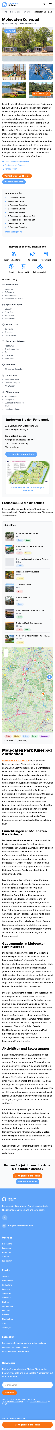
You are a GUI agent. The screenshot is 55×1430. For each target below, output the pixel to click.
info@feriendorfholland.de (20, 1225)
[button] (49, 677)
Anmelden (9, 1392)
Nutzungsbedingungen (38, 1402)
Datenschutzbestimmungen (12, 1402)
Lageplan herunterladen (23, 454)
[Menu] (50, 4)
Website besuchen (13, 181)
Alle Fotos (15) (42, 93)
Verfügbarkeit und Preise (17, 176)
